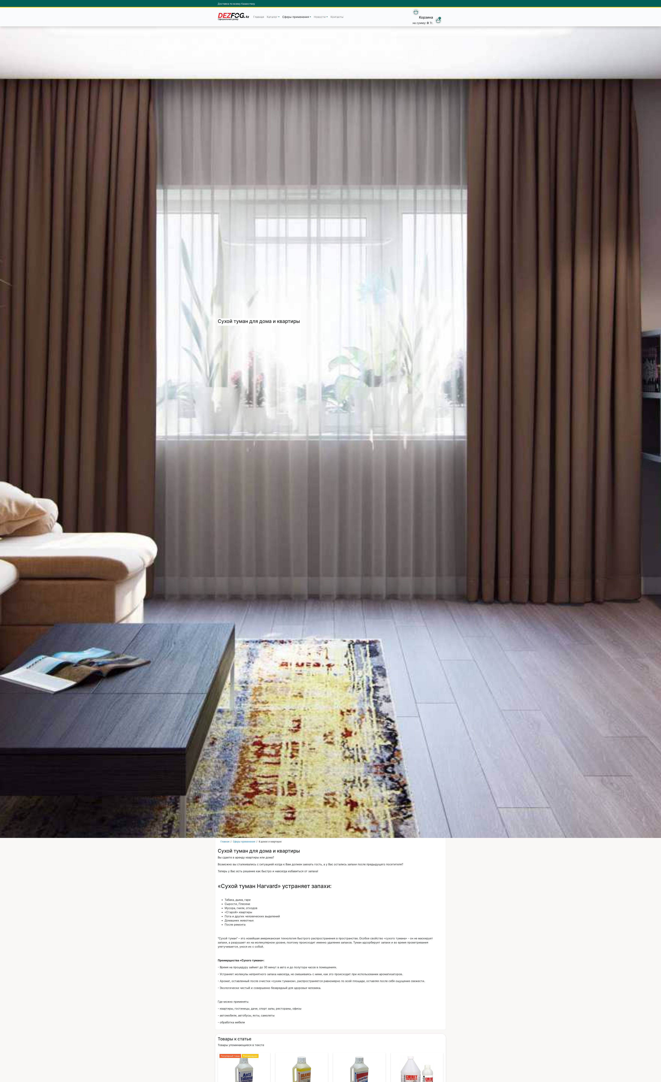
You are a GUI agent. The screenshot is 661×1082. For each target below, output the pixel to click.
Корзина (426, 17)
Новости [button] (320, 17)
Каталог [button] (272, 17)
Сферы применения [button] (295, 17)
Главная (258, 17)
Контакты (336, 17)
